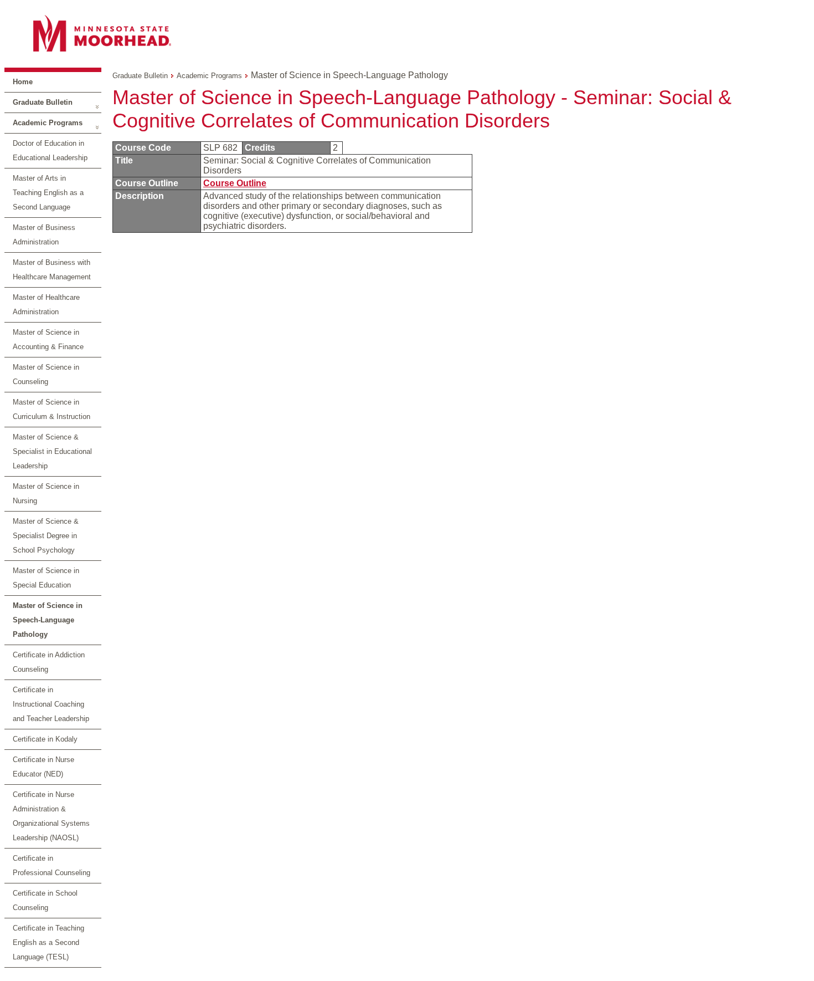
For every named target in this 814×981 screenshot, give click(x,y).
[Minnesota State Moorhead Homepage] (407, 33)
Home (23, 82)
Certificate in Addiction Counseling (49, 662)
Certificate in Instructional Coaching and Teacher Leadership (51, 704)
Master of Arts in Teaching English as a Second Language (48, 192)
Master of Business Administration (44, 234)
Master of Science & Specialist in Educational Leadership (52, 451)
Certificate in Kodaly (45, 739)
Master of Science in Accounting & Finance (48, 339)
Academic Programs (48, 123)
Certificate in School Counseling (45, 900)
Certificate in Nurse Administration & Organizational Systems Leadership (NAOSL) (51, 816)
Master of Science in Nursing (46, 493)
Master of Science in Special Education (46, 577)
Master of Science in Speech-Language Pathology (48, 619)
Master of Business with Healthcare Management (52, 269)
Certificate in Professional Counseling (51, 865)
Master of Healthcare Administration (46, 304)
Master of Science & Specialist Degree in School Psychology (46, 535)
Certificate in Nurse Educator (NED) (43, 766)
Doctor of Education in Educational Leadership (50, 150)
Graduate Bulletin (43, 102)
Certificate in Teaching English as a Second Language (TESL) (48, 942)
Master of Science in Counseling (46, 374)
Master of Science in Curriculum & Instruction (51, 409)
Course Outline (234, 183)
